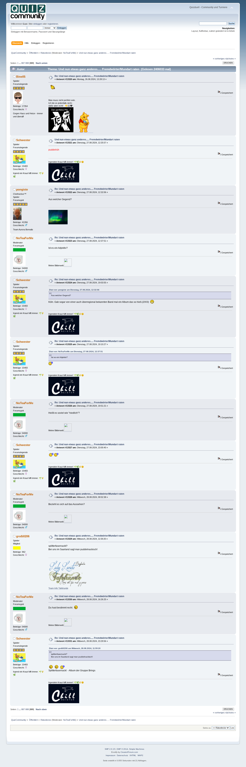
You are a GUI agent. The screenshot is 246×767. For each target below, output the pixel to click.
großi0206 (22, 536)
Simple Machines (136, 749)
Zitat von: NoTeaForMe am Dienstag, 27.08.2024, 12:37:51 (76, 351)
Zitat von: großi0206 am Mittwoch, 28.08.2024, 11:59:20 (75, 648)
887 (23, 63)
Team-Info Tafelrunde (58, 588)
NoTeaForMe (69, 53)
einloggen (37, 24)
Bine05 (20, 76)
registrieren (52, 24)
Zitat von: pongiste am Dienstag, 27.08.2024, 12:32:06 (74, 290)
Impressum (110, 755)
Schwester (23, 140)
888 (27, 63)
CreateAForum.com (129, 752)
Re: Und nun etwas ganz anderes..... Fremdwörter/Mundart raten (89, 76)
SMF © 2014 (122, 749)
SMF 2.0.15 (110, 749)
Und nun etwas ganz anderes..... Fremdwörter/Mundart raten (87, 139)
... (20, 63)
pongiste (22, 189)
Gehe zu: (207, 728)
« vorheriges (219, 58)
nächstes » (230, 58)
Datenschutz (122, 755)
